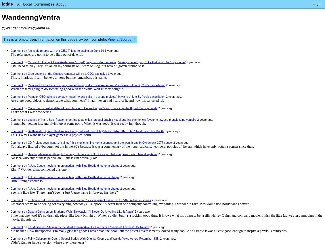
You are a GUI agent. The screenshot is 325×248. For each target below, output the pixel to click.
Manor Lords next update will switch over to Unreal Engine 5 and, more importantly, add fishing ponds (92, 108)
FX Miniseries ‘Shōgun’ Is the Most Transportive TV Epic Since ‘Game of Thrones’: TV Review (88, 227)
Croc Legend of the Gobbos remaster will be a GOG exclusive (67, 73)
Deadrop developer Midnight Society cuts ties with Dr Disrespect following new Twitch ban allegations (92, 154)
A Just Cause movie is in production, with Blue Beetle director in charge (73, 165)
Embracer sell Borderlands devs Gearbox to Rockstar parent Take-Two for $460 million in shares (89, 200)
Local (27, 4)
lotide (7, 4)
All (19, 4)
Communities (44, 4)
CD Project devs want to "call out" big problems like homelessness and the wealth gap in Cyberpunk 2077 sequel (100, 142)
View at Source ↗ (121, 39)
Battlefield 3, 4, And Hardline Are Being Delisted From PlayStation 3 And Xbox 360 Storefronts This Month (96, 131)
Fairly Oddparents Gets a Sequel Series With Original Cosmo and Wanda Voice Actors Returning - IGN (93, 238)
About (60, 4)
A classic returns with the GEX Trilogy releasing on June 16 (66, 50)
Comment (17, 50)
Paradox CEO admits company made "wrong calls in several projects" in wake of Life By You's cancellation (96, 85)
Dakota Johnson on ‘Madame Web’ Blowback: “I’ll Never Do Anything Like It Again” (81, 211)
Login (317, 4)
